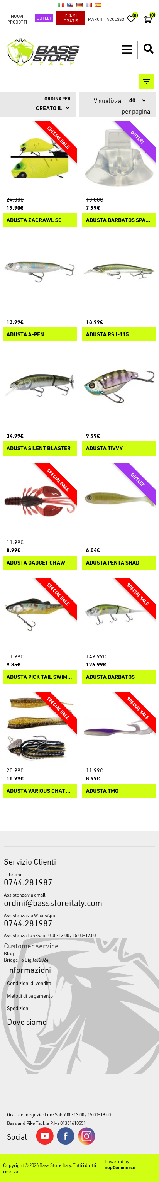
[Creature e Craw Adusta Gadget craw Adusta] (40, 500)
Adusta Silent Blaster (39, 448)
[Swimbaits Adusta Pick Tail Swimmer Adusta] (40, 615)
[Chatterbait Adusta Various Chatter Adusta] (40, 729)
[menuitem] (79, 953)
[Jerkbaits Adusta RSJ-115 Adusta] (119, 272)
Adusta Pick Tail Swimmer (40, 677)
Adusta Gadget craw (36, 563)
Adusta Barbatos (110, 677)
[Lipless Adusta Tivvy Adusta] (119, 386)
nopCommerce (120, 1167)
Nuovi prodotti (17, 19)
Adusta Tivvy (104, 448)
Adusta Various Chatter (40, 791)
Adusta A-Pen (25, 334)
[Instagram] (86, 1143)
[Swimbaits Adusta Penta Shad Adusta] (119, 500)
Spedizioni (18, 1008)
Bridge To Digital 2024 (26, 959)
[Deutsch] (79, 5)
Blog (9, 953)
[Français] (88, 5)
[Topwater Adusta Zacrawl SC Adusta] (40, 158)
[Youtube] (45, 1143)
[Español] (98, 5)
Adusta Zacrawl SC (34, 220)
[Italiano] (61, 5)
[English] (70, 5)
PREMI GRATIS (71, 18)
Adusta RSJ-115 (107, 334)
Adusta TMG (102, 791)
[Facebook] (65, 1143)
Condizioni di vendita (29, 983)
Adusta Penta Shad (112, 563)
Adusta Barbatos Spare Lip (119, 220)
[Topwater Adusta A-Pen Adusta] (40, 272)
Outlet (44, 18)
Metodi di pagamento (30, 995)
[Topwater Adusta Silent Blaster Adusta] (40, 386)
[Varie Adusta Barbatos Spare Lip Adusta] (119, 158)
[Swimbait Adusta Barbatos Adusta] (119, 615)
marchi (95, 19)
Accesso (115, 19)
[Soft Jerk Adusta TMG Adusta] (119, 729)
